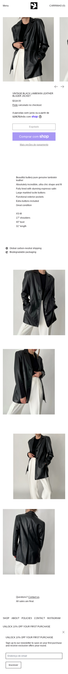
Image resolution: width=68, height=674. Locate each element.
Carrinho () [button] (57, 5)
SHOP (6, 618)
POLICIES (27, 618)
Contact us (33, 597)
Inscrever (13, 665)
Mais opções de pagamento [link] (34, 144)
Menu (6, 5)
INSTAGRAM (53, 618)
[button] (28, 49)
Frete (15, 105)
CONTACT (39, 618)
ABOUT (15, 618)
